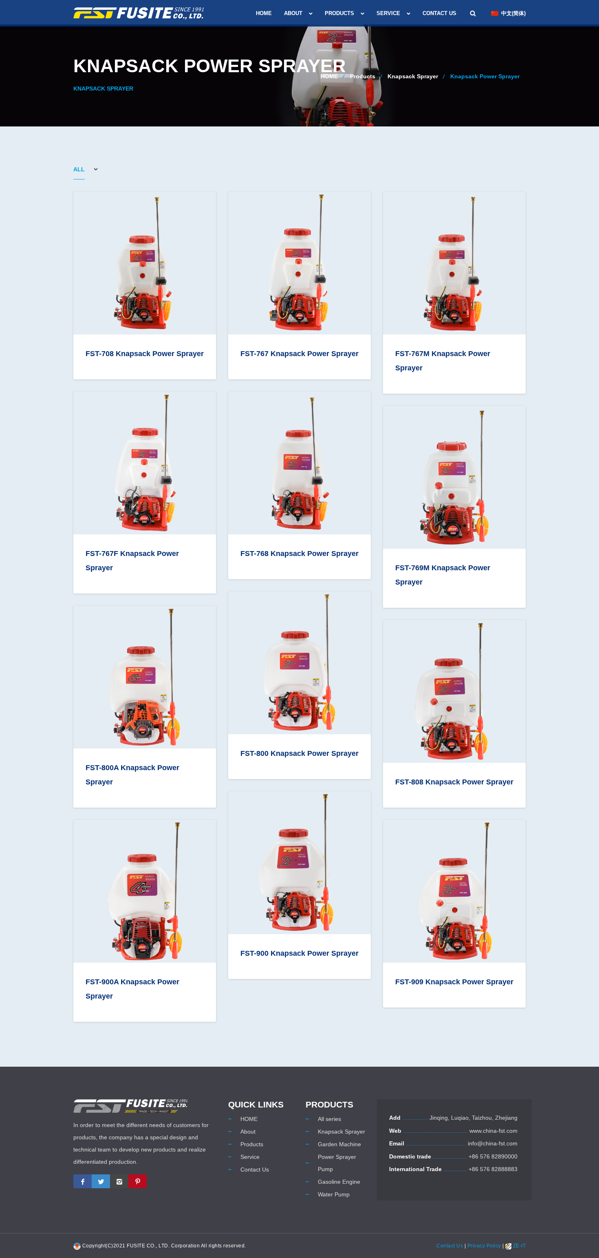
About (293, 13)
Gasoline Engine (339, 1181)
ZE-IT (518, 1246)
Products (339, 13)
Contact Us (439, 13)
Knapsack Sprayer (413, 76)
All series (329, 1119)
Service (388, 13)
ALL (79, 169)
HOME (264, 13)
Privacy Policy (484, 1246)
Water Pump (334, 1194)
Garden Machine (339, 1144)
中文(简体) (513, 13)
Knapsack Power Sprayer (485, 76)
